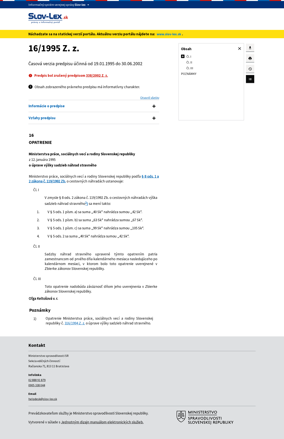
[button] (239, 48)
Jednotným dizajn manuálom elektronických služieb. (102, 422)
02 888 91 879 (37, 380)
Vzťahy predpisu (42, 118)
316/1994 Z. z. (75, 323)
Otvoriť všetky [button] (149, 98)
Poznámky (188, 74)
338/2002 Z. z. (97, 75)
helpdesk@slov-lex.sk (42, 399)
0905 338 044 (36, 385)
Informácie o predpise (47, 106)
